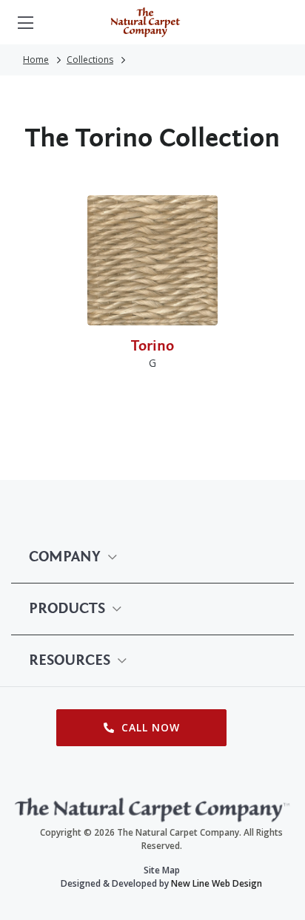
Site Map (162, 870)
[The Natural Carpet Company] (145, 22)
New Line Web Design (216, 883)
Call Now (149, 727)
